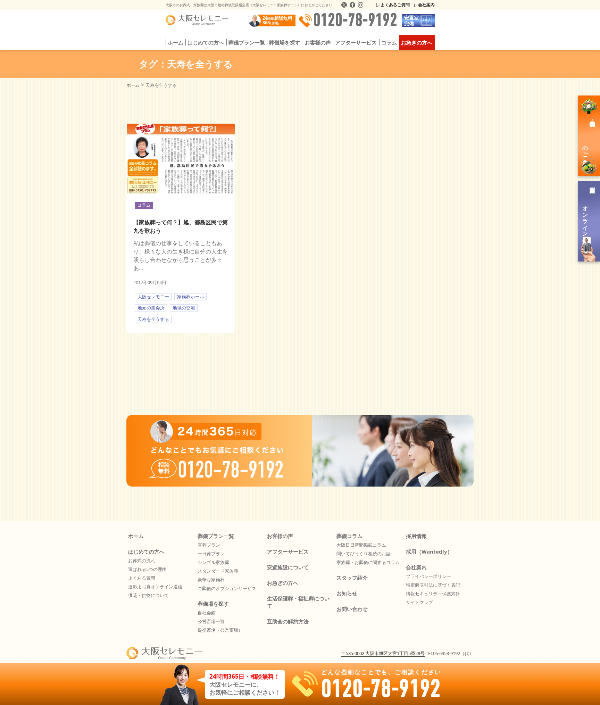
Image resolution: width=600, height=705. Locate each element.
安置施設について (288, 567)
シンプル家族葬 (213, 562)
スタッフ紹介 (352, 577)
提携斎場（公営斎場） (220, 630)
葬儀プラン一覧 (216, 535)
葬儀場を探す (213, 603)
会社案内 (426, 5)
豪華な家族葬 (211, 580)
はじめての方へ (146, 551)
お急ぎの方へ (416, 42)
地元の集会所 (151, 308)
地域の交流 (184, 308)
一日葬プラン (211, 553)
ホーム (175, 42)
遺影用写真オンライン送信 (155, 586)
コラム (389, 42)
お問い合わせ (352, 608)
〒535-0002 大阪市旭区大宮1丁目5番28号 (383, 653)
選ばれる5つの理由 (147, 569)
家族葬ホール (190, 296)
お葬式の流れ (141, 560)
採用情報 (416, 535)
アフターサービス (356, 42)
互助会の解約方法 (288, 621)
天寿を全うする (153, 319)
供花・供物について (148, 595)
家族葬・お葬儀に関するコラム (368, 562)
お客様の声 (318, 42)
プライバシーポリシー (428, 576)
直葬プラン (209, 545)
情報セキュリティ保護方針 (433, 593)
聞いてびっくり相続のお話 (363, 553)
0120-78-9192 (355, 20)
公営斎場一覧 (211, 621)
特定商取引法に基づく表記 (433, 585)
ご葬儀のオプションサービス (227, 588)
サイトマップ (419, 602)
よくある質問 (141, 578)
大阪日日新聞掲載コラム (361, 545)
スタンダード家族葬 (218, 571)
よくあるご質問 (395, 5)
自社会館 (207, 612)
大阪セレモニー (153, 296)
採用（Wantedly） (429, 551)
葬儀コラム (349, 535)
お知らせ (346, 593)
